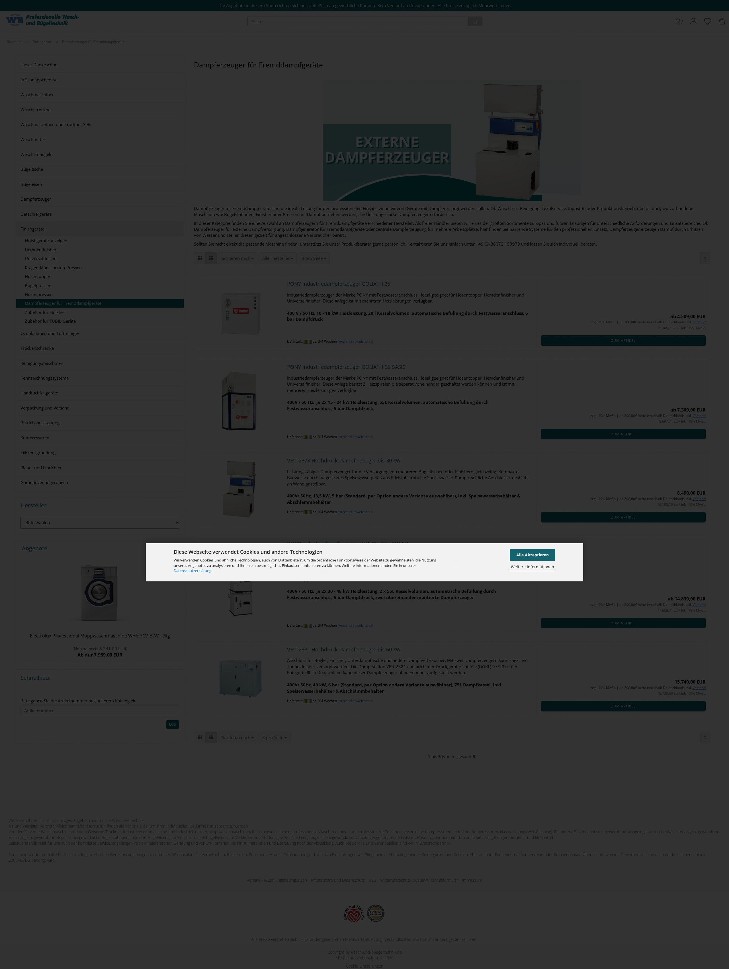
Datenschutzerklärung (192, 570)
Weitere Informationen (532, 566)
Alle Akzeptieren (532, 554)
